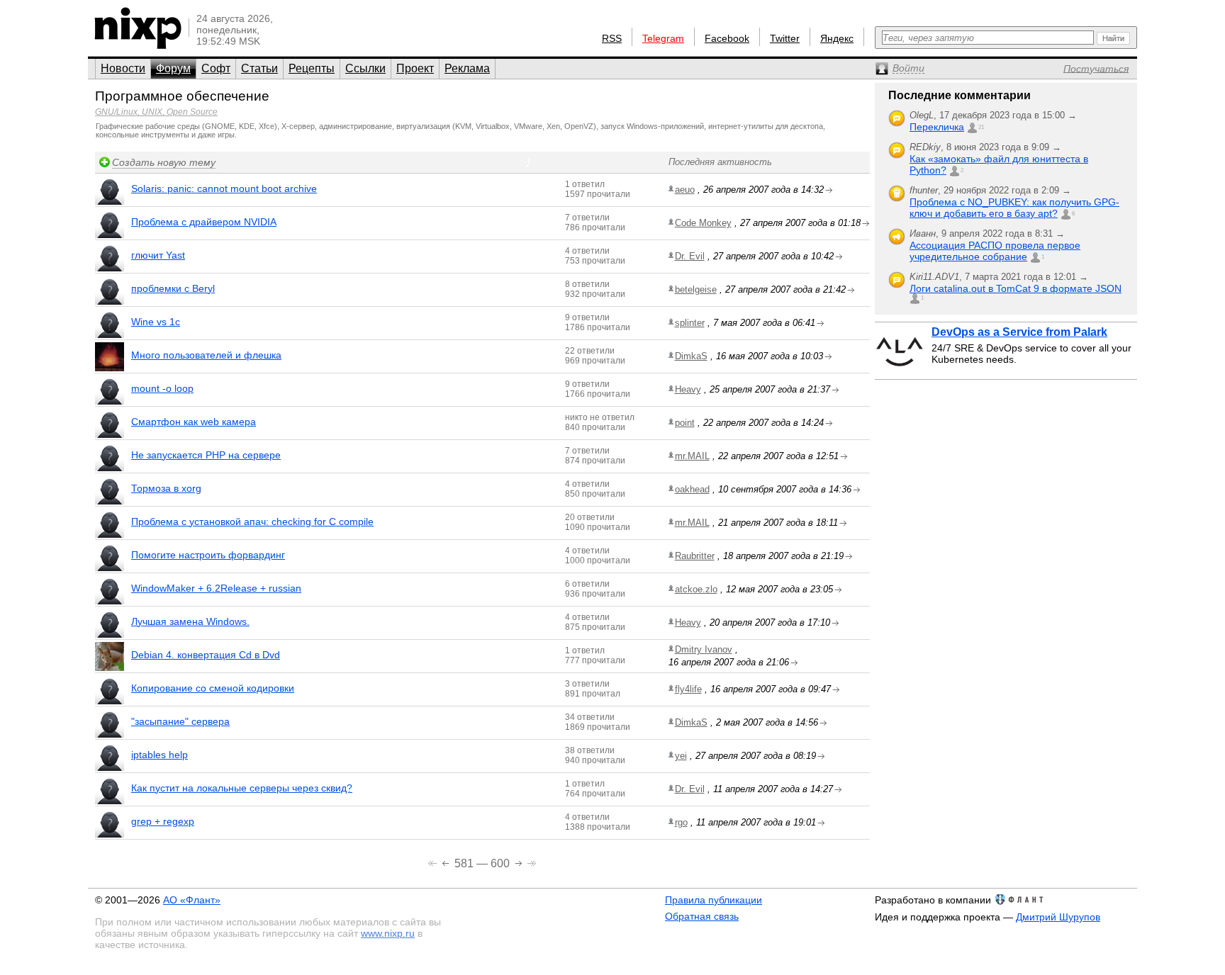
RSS (612, 38)
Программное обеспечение (182, 96)
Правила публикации (713, 900)
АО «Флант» (191, 900)
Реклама (467, 68)
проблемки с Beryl (173, 288)
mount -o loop (162, 388)
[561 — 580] (447, 862)
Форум (173, 68)
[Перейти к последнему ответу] (829, 190)
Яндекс (837, 38)
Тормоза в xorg (166, 488)
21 (981, 127)
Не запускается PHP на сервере (206, 455)
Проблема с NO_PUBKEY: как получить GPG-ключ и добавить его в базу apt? (1014, 207)
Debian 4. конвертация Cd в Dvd (205, 654)
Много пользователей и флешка (206, 355)
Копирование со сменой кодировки (212, 688)
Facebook (727, 38)
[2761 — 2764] (532, 862)
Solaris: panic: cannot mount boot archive (224, 188)
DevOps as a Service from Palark (1019, 332)
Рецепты (312, 68)
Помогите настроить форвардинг (208, 554)
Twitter (785, 38)
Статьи (259, 68)
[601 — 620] (520, 862)
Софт (215, 68)
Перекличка (937, 127)
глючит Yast (158, 255)
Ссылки (365, 68)
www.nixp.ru (388, 933)
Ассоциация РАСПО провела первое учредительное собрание (995, 250)
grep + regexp (162, 821)
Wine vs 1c (155, 321)
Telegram (663, 38)
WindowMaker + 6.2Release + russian (216, 588)
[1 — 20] (433, 862)
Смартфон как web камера (193, 421)
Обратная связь (702, 916)
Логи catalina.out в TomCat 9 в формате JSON (1015, 288)
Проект (415, 68)
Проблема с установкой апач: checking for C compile (252, 521)
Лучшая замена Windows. (190, 621)
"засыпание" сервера (180, 721)
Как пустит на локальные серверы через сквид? (241, 788)
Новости (123, 68)
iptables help (159, 754)
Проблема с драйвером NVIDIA (203, 221)
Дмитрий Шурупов (1058, 917)
